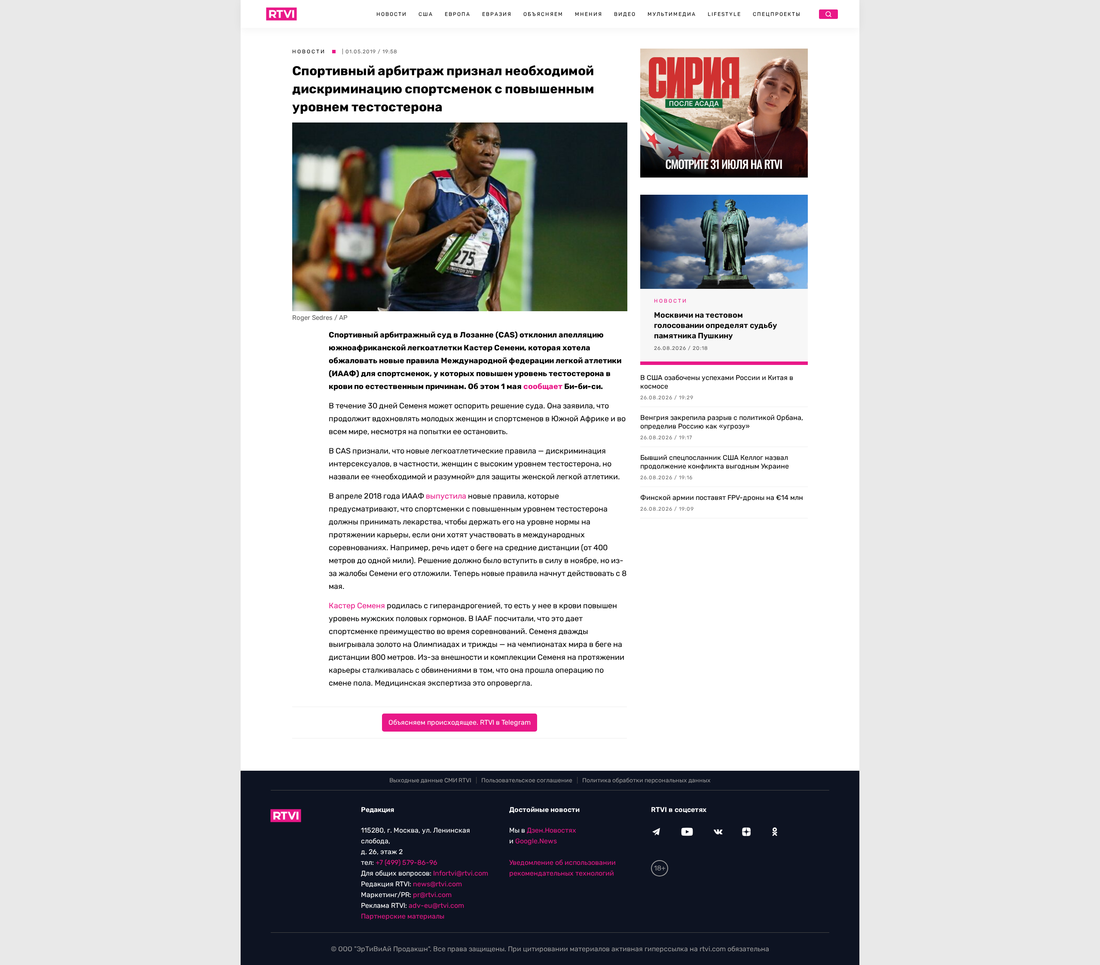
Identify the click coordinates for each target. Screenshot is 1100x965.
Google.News (536, 841)
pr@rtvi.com (432, 895)
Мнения (588, 14)
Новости (391, 14)
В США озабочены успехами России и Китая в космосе (716, 382)
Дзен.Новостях (551, 830)
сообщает (542, 386)
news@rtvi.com (437, 884)
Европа (458, 14)
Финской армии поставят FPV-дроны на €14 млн (721, 497)
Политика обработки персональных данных (646, 780)
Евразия (497, 14)
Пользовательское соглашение (526, 780)
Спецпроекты (777, 14)
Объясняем (543, 14)
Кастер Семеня (357, 605)
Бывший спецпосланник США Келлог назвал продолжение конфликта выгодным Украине (714, 461)
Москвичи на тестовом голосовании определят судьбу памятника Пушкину (715, 325)
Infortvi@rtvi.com (460, 873)
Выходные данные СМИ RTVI (430, 780)
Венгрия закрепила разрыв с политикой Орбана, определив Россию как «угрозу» (721, 422)
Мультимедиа (672, 14)
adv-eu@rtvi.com (436, 905)
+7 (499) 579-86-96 (406, 862)
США (426, 14)
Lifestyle (724, 14)
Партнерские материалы (402, 916)
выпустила (446, 496)
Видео (625, 14)
